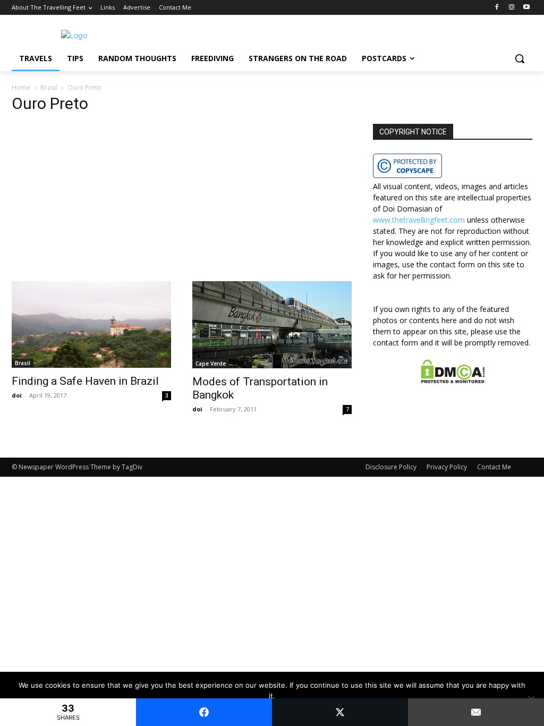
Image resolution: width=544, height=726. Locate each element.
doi (17, 395)
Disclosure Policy (391, 466)
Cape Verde (211, 363)
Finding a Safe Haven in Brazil (85, 381)
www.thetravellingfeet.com (419, 220)
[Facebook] (497, 8)
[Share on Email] (476, 712)
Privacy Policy (447, 466)
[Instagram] (511, 8)
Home (21, 87)
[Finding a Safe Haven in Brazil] (91, 324)
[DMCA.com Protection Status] (453, 380)
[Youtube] (526, 8)
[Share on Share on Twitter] (340, 712)
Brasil (48, 87)
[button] (519, 58)
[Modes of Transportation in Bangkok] (272, 324)
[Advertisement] (182, 202)
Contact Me (494, 466)
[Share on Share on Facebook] (204, 712)
